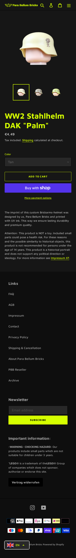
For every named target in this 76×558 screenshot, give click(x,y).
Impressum (16, 315)
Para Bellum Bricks (32, 544)
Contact (13, 326)
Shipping (27, 140)
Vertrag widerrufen (25, 482)
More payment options (38, 197)
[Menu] (68, 5)
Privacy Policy (18, 337)
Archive (13, 380)
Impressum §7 (60, 258)
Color (8, 154)
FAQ (11, 294)
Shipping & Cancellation (24, 348)
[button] (16, 545)
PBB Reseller (17, 369)
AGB (11, 304)
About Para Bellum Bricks (26, 358)
